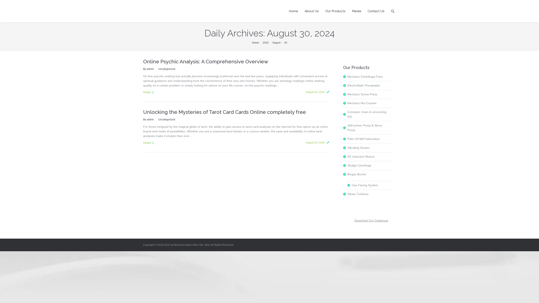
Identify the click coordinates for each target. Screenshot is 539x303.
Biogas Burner (356, 174)
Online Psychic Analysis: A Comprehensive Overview (205, 61)
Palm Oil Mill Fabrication (363, 139)
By (148, 69)
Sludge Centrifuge (359, 165)
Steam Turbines (357, 194)
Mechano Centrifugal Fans (365, 76)
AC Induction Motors (361, 156)
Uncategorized (166, 69)
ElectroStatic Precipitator (363, 85)
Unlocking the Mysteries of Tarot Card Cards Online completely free (224, 112)
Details (147, 92)
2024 (266, 42)
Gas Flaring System (365, 185)
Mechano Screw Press (362, 94)
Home (255, 42)
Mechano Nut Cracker (362, 103)
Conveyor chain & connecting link (366, 114)
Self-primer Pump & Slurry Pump (364, 128)
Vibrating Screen (358, 147)
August (276, 42)
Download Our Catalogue (371, 220)
